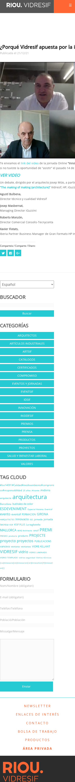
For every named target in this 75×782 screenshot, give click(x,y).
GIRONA (42, 514)
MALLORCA (8, 530)
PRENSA (27, 432)
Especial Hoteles (36, 509)
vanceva (5, 546)
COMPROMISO (27, 375)
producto (23, 535)
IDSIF (27, 400)
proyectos (25, 540)
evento (5, 514)
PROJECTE (37, 535)
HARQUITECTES (7, 519)
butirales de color (22, 504)
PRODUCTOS (27, 440)
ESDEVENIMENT (13, 508)
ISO (31, 519)
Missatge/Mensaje (12, 631)
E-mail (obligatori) (12, 597)
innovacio (22, 519)
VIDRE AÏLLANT (41, 546)
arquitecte (5, 498)
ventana (15, 546)
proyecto (8, 540)
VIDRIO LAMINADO (38, 552)
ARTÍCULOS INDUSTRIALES (27, 343)
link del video (30, 163)
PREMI (46, 529)
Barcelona (5, 503)
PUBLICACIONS (42, 541)
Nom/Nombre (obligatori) (17, 586)
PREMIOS (27, 424)
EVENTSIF (27, 392)
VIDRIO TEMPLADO (9, 557)
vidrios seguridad (27, 557)
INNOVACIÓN (27, 408)
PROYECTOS (27, 448)
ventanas (26, 546)
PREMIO (4, 536)
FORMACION (29, 514)
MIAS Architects (24, 530)
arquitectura (29, 497)
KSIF (11, 524)
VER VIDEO (10, 175)
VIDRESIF (9, 551)
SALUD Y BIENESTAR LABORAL (27, 456)
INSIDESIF (27, 416)
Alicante (35, 490)
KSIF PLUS (19, 524)
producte (13, 536)
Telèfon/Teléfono (11, 608)
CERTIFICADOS (27, 367)
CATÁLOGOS (27, 359)
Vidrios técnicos (43, 557)
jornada (38, 519)
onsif (36, 530)
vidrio (23, 551)
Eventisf (48, 509)
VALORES (27, 464)
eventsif (16, 514)
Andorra (45, 490)
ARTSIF (27, 351)
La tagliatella (33, 524)
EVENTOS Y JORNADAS (27, 383)
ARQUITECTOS (27, 335)
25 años (27, 490)
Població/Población (12, 620)
